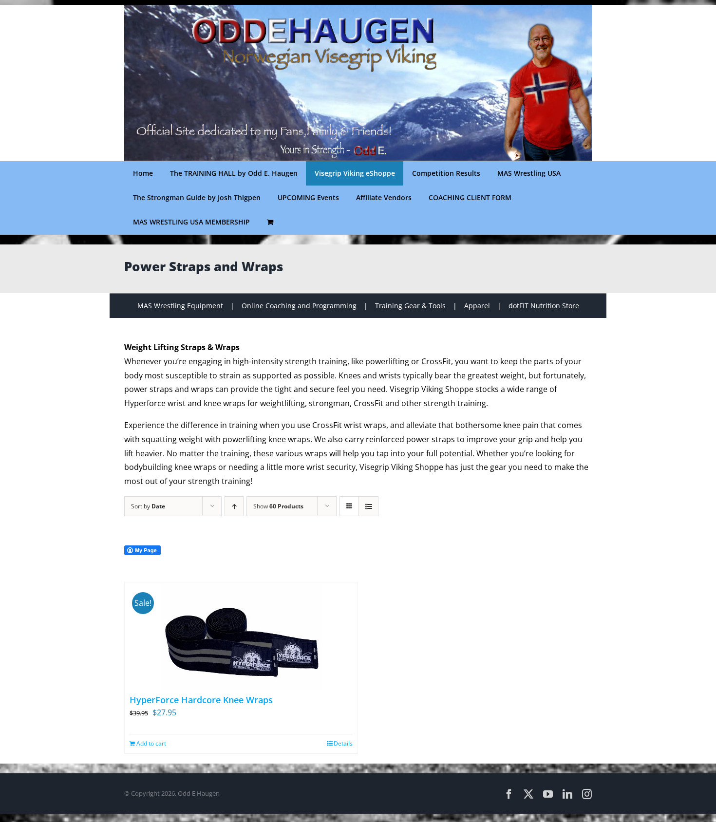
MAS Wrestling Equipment (180, 305)
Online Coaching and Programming (299, 305)
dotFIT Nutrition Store (544, 305)
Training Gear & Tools (410, 305)
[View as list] (368, 506)
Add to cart (151, 743)
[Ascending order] (234, 506)
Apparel (477, 305)
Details (343, 743)
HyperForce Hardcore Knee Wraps (201, 700)
